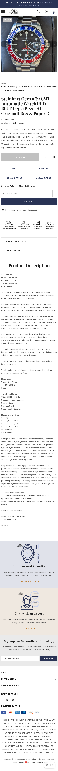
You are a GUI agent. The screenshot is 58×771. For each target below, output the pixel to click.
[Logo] (14, 12)
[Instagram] (8, 700)
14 (6, 210)
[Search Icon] (38, 11)
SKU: (3, 120)
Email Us (43, 168)
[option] (29, 44)
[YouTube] (14, 700)
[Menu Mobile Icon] (3, 11)
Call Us (14, 168)
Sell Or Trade (14, 178)
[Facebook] (3, 700)
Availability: (6, 123)
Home (3, 83)
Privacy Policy (44, 650)
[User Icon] (46, 11)
